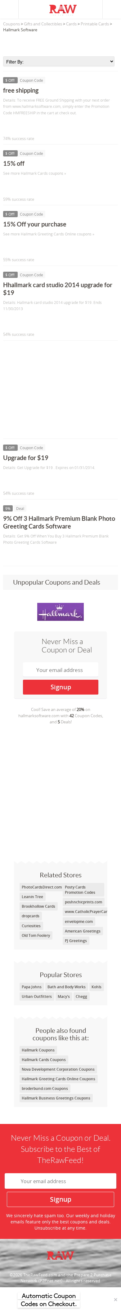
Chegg (81, 996)
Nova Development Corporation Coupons (58, 1069)
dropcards (30, 916)
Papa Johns (32, 986)
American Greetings (83, 931)
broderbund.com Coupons (45, 1088)
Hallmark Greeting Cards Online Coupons (58, 1079)
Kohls (96, 986)
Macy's (64, 996)
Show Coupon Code (31, 126)
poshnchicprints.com (83, 902)
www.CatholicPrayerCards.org (91, 911)
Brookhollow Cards (38, 906)
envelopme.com (79, 921)
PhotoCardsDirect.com (42, 887)
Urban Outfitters (37, 996)
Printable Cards (95, 24)
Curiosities (31, 925)
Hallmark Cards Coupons (44, 1059)
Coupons (11, 24)
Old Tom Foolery (36, 935)
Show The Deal (25, 555)
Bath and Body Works (66, 986)
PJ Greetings (76, 940)
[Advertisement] (60, 42)
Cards (71, 24)
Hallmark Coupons (38, 1050)
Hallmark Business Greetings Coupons (56, 1098)
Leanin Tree (32, 896)
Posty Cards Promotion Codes (80, 889)
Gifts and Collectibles (43, 24)
